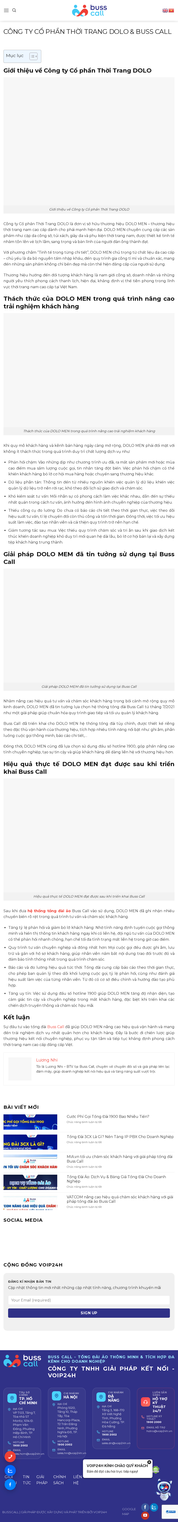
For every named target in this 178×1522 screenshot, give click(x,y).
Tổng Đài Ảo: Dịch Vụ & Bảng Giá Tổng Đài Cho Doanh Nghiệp (116, 1179)
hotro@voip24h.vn (159, 1431)
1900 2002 (20, 1445)
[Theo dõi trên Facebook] (145, 1507)
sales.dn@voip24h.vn (116, 1443)
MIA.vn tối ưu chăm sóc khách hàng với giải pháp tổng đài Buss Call (119, 1158)
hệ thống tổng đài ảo (49, 911)
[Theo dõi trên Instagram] (154, 1507)
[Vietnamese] (171, 10)
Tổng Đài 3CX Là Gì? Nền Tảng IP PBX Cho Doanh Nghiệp (120, 1137)
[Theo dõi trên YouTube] (145, 1516)
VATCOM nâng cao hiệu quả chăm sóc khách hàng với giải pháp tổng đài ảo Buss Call (120, 1199)
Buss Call (55, 1027)
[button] (6, 10)
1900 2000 (153, 1422)
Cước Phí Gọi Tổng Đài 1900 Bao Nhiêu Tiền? (108, 1116)
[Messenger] (10, 1484)
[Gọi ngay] (10, 1456)
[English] (165, 10)
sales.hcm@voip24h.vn (28, 1453)
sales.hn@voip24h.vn (71, 1453)
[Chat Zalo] (10, 1470)
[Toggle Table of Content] (31, 56)
